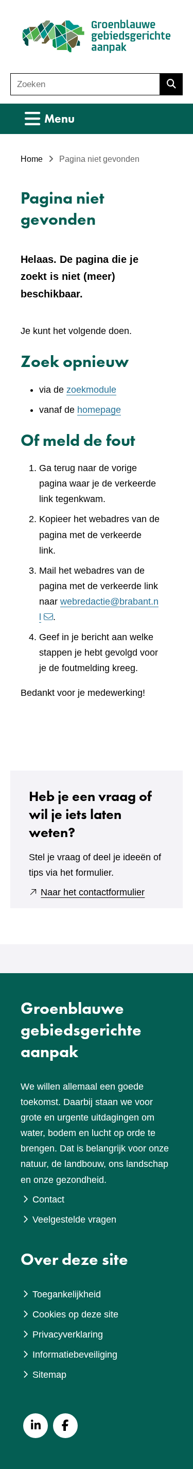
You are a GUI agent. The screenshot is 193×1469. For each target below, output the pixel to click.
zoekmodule (91, 390)
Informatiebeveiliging (74, 1354)
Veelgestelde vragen (74, 1219)
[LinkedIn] (35, 1425)
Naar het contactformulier (93, 892)
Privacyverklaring (67, 1334)
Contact (48, 1199)
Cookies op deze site (75, 1314)
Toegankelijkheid (66, 1294)
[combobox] (85, 84)
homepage (99, 410)
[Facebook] (65, 1425)
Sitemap (49, 1375)
